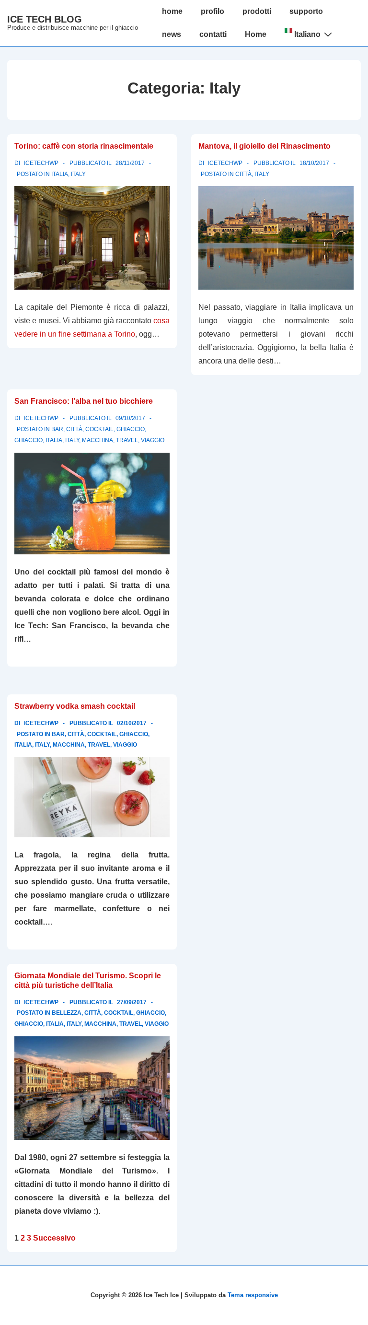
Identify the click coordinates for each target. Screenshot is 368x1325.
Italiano (306, 34)
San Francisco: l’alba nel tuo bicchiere (83, 401)
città (243, 174)
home (172, 11)
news (171, 34)
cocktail (99, 429)
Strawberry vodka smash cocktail (74, 706)
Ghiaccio (130, 429)
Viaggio (152, 440)
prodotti (256, 11)
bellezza (66, 1012)
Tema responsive (253, 1295)
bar (57, 429)
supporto (306, 11)
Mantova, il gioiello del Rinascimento (264, 146)
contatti (213, 34)
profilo (212, 11)
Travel (127, 440)
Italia (59, 174)
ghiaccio (28, 440)
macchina (97, 440)
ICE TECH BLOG (44, 19)
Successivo (54, 1238)
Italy (78, 174)
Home (255, 34)
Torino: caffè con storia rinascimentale (83, 146)
